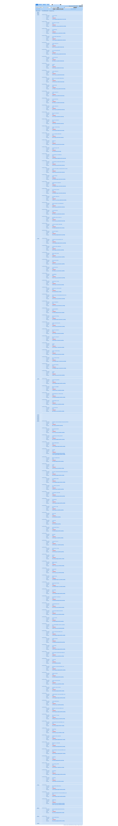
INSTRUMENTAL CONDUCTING (57, 393)
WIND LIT (54, 140)
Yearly (48, 4)
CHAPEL (53, 449)
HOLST (53, 555)
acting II (53, 64)
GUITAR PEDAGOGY (55, 603)
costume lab (54, 520)
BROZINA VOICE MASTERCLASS (57, 708)
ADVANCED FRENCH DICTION (57, 610)
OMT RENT (54, 770)
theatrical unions (54, 576)
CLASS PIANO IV (55, 267)
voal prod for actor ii (55, 541)
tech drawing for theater (55, 189)
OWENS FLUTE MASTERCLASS (57, 239)
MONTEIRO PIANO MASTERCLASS (58, 722)
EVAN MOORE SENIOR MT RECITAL (58, 809)
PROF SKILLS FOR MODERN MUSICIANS (59, 295)
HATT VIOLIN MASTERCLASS (57, 631)
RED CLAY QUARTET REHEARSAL (58, 78)
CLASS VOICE (54, 15)
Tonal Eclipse (54, 729)
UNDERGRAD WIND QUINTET (57, 435)
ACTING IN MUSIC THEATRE (57, 224)
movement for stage (55, 506)
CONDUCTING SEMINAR (56, 246)
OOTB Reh (54, 777)
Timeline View (51, 10)
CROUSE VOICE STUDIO (56, 687)
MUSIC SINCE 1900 (55, 253)
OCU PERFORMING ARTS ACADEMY (58, 624)
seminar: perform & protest (56, 680)
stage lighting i (54, 274)
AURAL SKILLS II (55, 43)
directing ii (53, 534)
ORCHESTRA (54, 499)
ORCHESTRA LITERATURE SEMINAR (58, 161)
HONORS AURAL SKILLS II (56, 217)
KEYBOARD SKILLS (55, 527)
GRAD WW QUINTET (55, 379)
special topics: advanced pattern (56, 288)
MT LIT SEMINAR (55, 302)
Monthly (44, 4)
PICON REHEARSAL (55, 442)
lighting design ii (54, 562)
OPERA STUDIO (55, 638)
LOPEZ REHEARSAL (55, 701)
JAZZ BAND (54, 645)
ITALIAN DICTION (55, 260)
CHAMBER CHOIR (55, 478)
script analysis (54, 569)
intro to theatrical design (55, 357)
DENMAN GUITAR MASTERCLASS (58, 666)
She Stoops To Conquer (55, 22)
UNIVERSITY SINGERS (56, 492)
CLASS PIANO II (55, 57)
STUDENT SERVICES (55, 196)
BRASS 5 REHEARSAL (56, 457)
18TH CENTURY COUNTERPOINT (57, 203)
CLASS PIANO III (55, 99)
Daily (37, 4)
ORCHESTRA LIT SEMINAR (56, 154)
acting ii (53, 343)
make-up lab (54, 513)
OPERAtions (54, 799)
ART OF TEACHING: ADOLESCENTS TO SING (60, 168)
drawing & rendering (55, 364)
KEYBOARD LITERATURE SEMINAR (58, 652)
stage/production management (56, 182)
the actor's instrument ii (55, 113)
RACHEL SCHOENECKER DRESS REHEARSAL (60, 471)
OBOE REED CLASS (55, 400)
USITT (53, 464)
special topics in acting (55, 281)
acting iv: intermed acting (55, 350)
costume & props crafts (55, 147)
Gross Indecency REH (55, 763)
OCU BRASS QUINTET (56, 485)
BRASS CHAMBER (55, 386)
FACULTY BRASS (55, 231)
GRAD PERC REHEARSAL (56, 36)
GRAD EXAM (54, 85)
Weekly (40, 4)
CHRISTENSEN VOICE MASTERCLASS (58, 694)
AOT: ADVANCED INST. (56, 50)
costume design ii (54, 175)
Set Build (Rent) (54, 29)
